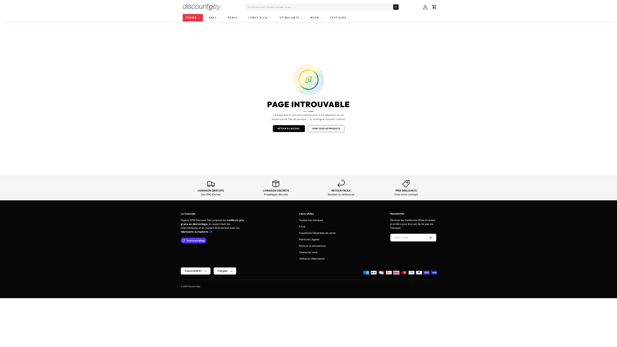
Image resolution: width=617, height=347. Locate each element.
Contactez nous (308, 252)
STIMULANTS (289, 17)
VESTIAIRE (338, 17)
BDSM (314, 17)
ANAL (213, 17)
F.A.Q (302, 226)
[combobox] (322, 7)
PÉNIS (232, 17)
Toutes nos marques (311, 220)
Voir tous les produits (326, 128)
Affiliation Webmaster (312, 258)
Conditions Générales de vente (317, 233)
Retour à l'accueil (289, 128)
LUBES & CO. (258, 17)
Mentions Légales (309, 239)
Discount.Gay (194, 286)
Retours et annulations (312, 246)
